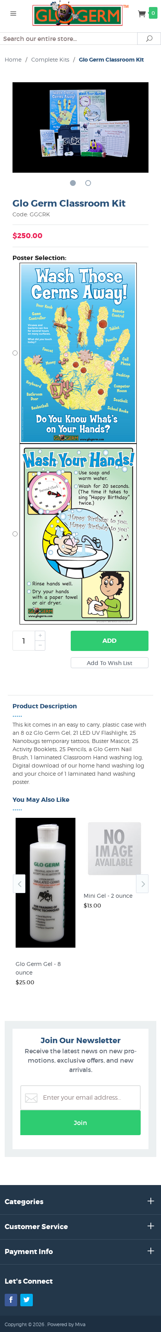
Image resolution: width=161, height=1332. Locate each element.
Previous (19, 883)
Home (13, 59)
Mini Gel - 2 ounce (108, 895)
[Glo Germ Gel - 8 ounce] (46, 947)
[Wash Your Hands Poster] (80, 534)
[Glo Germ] (81, 12)
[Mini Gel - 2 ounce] (114, 879)
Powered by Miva (66, 1324)
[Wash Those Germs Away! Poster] (80, 353)
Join (80, 1123)
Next (142, 883)
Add (109, 641)
